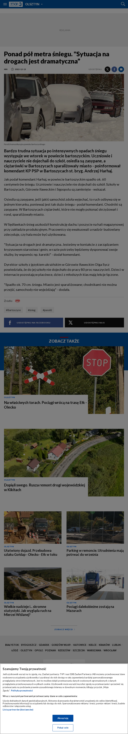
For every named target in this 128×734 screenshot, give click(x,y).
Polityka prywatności (22, 690)
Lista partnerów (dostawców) (18, 709)
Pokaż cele (62, 727)
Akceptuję (63, 718)
